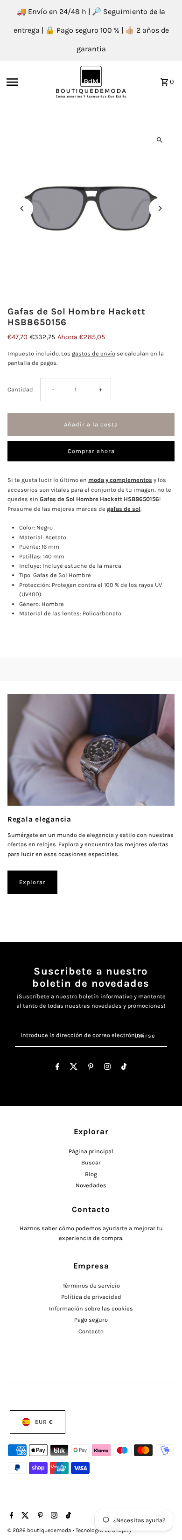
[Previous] (22, 208)
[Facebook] (57, 1068)
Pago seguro (91, 1319)
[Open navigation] (28, 82)
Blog (91, 1174)
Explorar (32, 881)
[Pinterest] (90, 1068)
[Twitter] (73, 1068)
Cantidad (20, 389)
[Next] (159, 208)
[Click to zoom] (159, 140)
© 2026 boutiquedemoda (40, 1530)
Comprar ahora (91, 450)
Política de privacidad (91, 1296)
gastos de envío (93, 353)
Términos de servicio (91, 1285)
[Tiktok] (123, 1068)
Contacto (91, 1331)
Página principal (91, 1151)
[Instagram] (107, 1068)
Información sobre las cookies (91, 1308)
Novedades (91, 1185)
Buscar (91, 1162)
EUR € (44, 1421)
